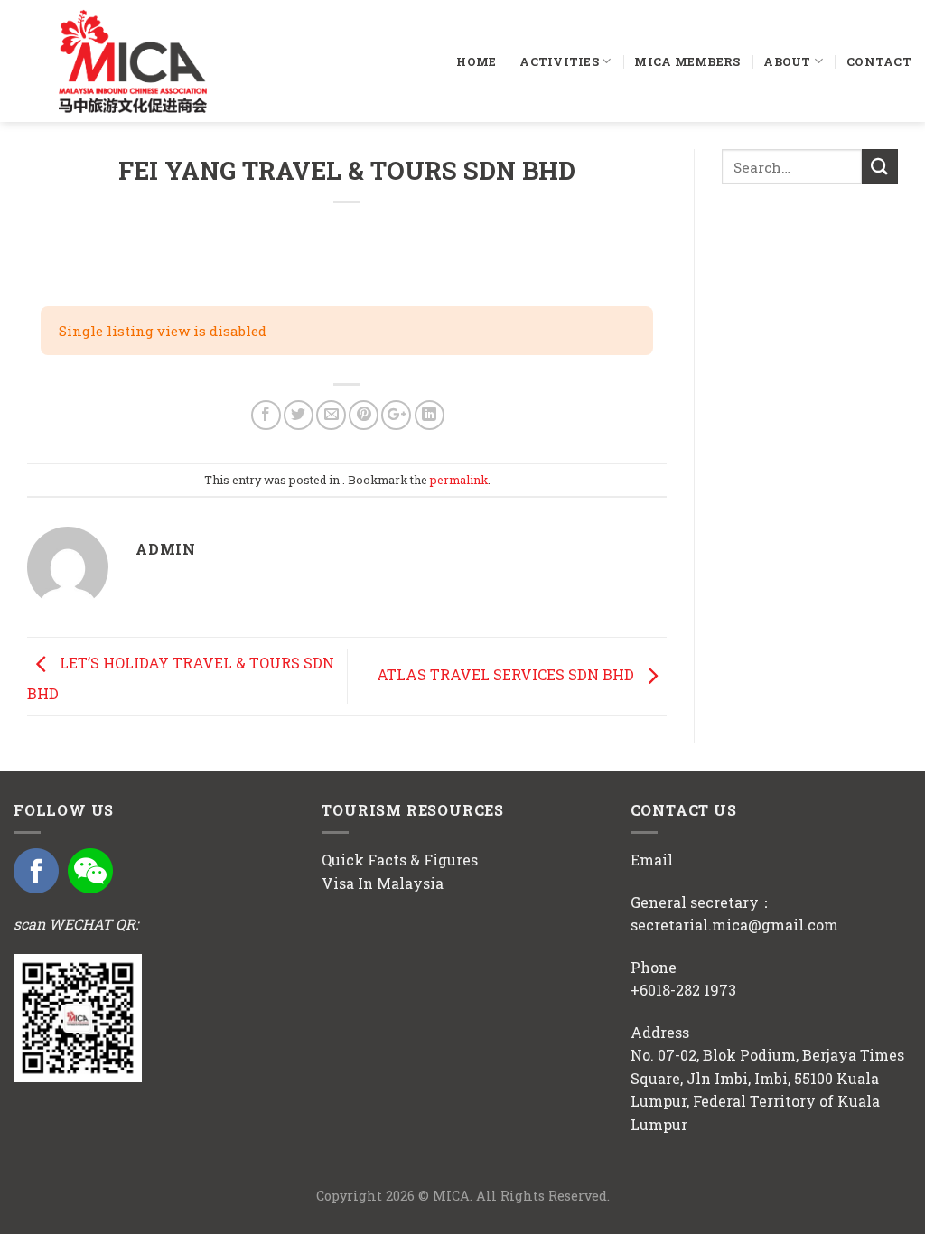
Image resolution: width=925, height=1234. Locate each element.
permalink (459, 479)
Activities (559, 61)
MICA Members (687, 61)
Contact (878, 61)
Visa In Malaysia (383, 883)
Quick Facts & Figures (400, 859)
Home (476, 61)
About (786, 61)
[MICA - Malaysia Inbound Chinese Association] (172, 61)
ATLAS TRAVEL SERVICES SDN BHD (507, 674)
